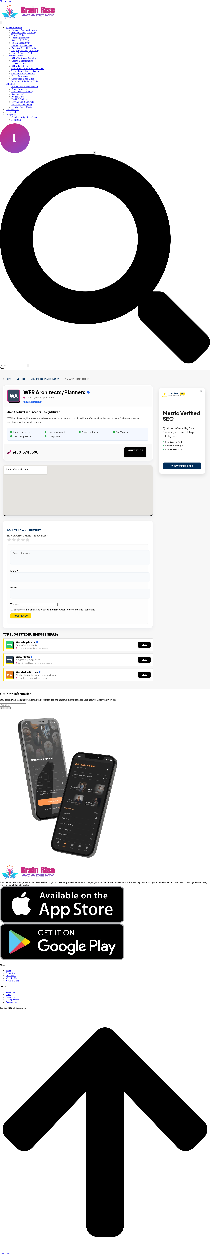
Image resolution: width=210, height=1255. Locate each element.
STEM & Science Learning (23, 58)
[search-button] (28, 365)
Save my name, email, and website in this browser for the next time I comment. (54, 609)
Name (14, 570)
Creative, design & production (25, 117)
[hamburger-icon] (1, 22)
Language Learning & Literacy (25, 50)
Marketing (16, 120)
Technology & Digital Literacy (25, 71)
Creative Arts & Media (21, 107)
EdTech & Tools (18, 63)
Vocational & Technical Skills (24, 81)
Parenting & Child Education (24, 48)
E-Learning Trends (14, 55)
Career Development (20, 76)
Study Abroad (17, 94)
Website (14, 603)
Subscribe (5, 708)
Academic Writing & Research (25, 30)
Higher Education (14, 27)
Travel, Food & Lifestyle (22, 102)
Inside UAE (11, 112)
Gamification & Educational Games (27, 68)
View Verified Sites (182, 466)
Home (8, 378)
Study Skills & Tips (20, 40)
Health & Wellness (19, 99)
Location (21, 378)
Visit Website (135, 450)
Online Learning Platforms (23, 73)
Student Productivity (20, 43)
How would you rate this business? (27, 535)
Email (13, 587)
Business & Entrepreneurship (24, 86)
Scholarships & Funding (22, 91)
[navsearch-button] (105, 362)
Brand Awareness (19, 89)
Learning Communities (21, 45)
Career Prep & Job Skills (22, 79)
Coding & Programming (22, 61)
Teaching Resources (20, 37)
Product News (17, 96)
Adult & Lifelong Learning (23, 32)
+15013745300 (25, 452)
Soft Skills (10, 84)
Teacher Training (19, 35)
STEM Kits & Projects (21, 66)
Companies (11, 114)
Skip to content (7, 1)
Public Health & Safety (21, 104)
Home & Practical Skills (22, 53)
